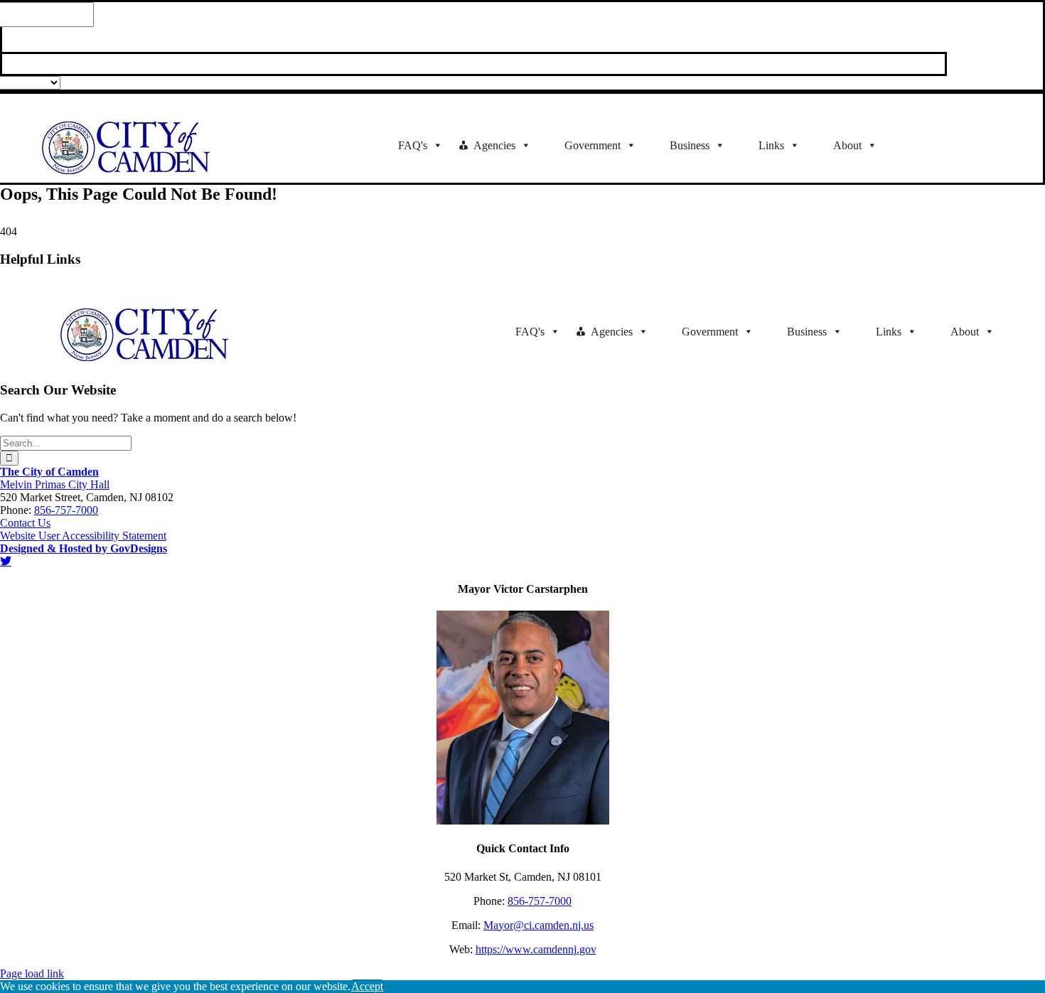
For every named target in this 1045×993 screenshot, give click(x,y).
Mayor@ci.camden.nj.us (538, 925)
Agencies (494, 145)
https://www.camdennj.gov (536, 949)
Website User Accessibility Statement (83, 536)
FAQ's (412, 145)
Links (771, 145)
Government (592, 145)
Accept (367, 986)
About (847, 145)
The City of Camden (49, 472)
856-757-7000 (66, 510)
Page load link (32, 973)
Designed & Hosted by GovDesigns (83, 548)
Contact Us (25, 523)
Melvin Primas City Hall (54, 484)
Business (689, 145)
